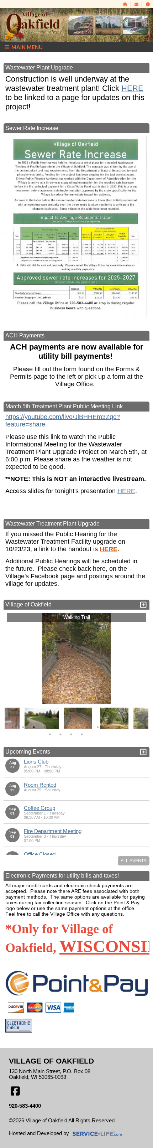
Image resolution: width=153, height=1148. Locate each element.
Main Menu (26, 47)
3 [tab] (33, 727)
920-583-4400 (25, 1106)
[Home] (125, 4)
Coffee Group (39, 808)
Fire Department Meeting (52, 831)
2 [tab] (23, 727)
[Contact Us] (136, 4)
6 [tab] (65, 727)
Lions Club (36, 762)
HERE (132, 88)
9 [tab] (97, 727)
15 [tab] (81, 734)
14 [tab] (71, 734)
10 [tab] (108, 727)
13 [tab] (60, 734)
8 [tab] (87, 727)
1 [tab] (12, 727)
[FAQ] (147, 4)
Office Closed (40, 854)
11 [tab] (119, 727)
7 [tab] (76, 727)
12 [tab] (49, 734)
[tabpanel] (78, 718)
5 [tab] (55, 727)
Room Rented (40, 785)
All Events (134, 860)
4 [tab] (44, 727)
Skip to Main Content (38, 1126)
